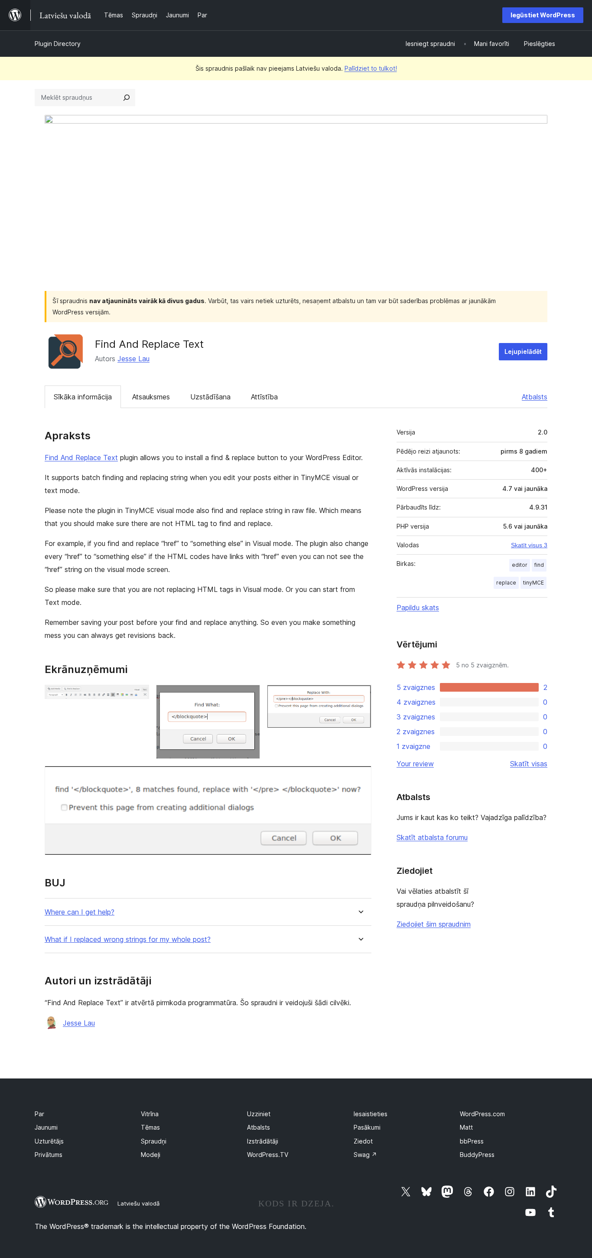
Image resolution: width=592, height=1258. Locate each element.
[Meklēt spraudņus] (126, 97)
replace (506, 582)
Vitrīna (150, 1113)
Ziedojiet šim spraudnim (434, 924)
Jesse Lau (133, 358)
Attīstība (264, 396)
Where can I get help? (79, 912)
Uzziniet (258, 1113)
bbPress (472, 1141)
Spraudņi (153, 1141)
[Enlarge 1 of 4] (137, 696)
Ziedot (363, 1141)
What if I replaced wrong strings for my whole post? (128, 939)
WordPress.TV (267, 1154)
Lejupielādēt (523, 351)
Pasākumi (367, 1127)
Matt (466, 1127)
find (539, 565)
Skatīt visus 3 (529, 545)
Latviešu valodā (138, 1203)
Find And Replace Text (81, 457)
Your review (415, 763)
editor (519, 565)
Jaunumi (46, 1127)
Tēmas (150, 1127)
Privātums (48, 1154)
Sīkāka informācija (83, 396)
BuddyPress (477, 1154)
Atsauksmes (151, 396)
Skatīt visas (528, 763)
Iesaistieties (370, 1113)
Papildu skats (418, 607)
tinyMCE (533, 582)
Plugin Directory (58, 43)
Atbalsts (534, 396)
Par (39, 1113)
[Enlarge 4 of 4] (359, 777)
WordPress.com (482, 1113)
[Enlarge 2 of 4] (248, 696)
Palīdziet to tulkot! (371, 68)
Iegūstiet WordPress (543, 15)
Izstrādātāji (262, 1141)
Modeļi (150, 1154)
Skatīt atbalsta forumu (432, 837)
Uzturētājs (49, 1141)
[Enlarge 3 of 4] (359, 696)
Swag (365, 1154)
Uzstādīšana (210, 396)
